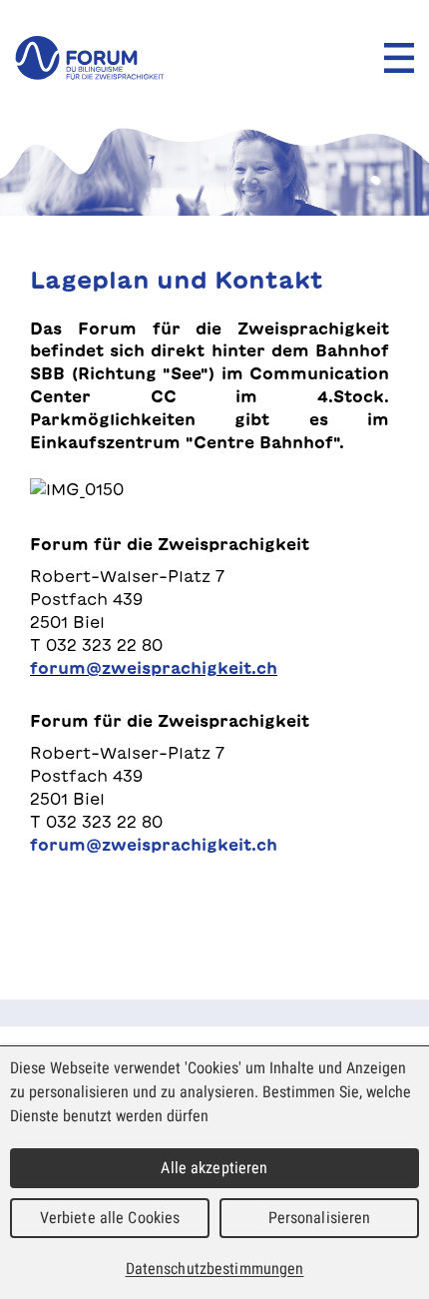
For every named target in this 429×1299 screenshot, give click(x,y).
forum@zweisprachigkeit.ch (153, 668)
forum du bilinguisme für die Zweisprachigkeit (90, 58)
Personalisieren (319, 1217)
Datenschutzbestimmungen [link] (215, 1268)
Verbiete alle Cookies (110, 1217)
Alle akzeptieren (214, 1167)
